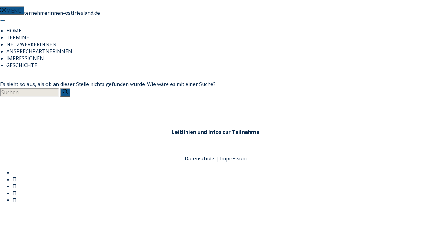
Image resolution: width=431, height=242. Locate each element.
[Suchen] (65, 92)
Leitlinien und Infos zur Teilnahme (215, 132)
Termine (17, 37)
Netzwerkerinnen (31, 44)
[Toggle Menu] (2, 20)
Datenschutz (200, 158)
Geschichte (21, 65)
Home (13, 30)
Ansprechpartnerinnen (39, 51)
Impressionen (25, 58)
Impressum (233, 158)
